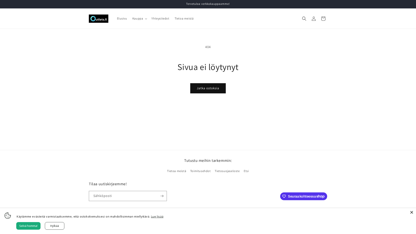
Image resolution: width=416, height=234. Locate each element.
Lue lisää (157, 216)
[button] (139, 18)
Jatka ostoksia (208, 88)
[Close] (412, 212)
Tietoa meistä (176, 171)
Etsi (246, 171)
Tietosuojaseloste (227, 171)
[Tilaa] (162, 196)
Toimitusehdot (200, 171)
